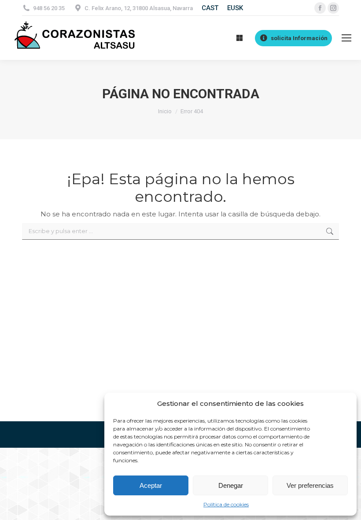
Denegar (230, 485)
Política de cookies (226, 504)
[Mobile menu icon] (346, 38)
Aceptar (151, 485)
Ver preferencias (310, 485)
